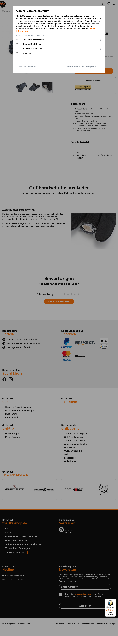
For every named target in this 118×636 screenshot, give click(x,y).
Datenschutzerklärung (24, 35)
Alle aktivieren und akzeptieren (82, 66)
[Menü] (114, 600)
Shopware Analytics (32, 49)
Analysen (27, 53)
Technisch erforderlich (33, 40)
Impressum (39, 35)
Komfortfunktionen (32, 44)
